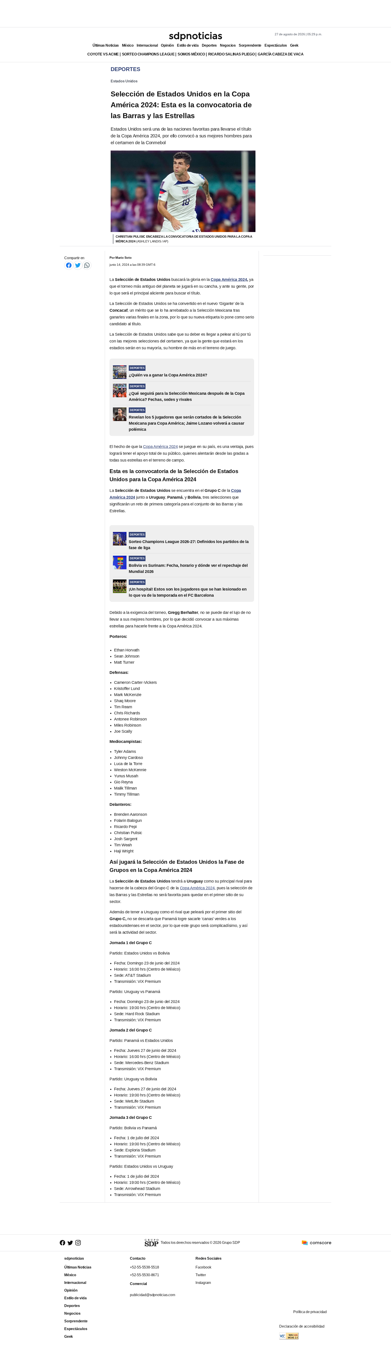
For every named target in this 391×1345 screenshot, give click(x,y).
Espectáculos (276, 45)
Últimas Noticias (106, 45)
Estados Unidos (124, 81)
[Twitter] (77, 265)
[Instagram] (78, 1243)
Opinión (167, 45)
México (128, 45)
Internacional (147, 45)
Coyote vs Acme (103, 54)
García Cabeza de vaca (280, 54)
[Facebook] (68, 265)
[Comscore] (316, 1242)
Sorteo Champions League (148, 54)
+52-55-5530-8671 (144, 1275)
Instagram (203, 1283)
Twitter (201, 1275)
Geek (294, 45)
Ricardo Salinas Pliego (231, 54)
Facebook (203, 1267)
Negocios (228, 45)
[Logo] (195, 36)
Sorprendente (250, 45)
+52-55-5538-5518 (144, 1267)
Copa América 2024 (160, 446)
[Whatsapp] (86, 265)
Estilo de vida (187, 45)
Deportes (209, 45)
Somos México (191, 54)
